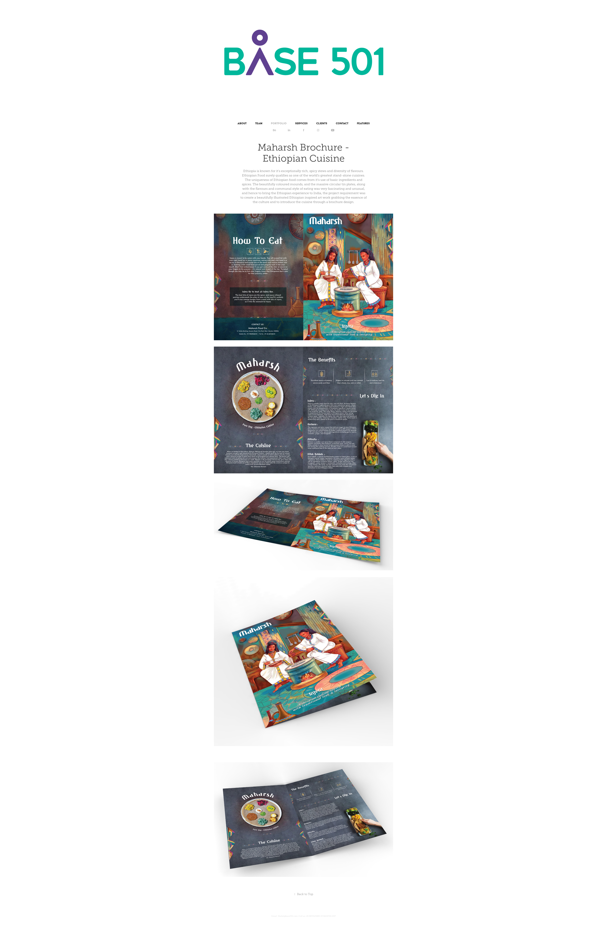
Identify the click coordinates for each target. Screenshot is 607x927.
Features (363, 123)
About (242, 123)
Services (301, 123)
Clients (321, 123)
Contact (342, 123)
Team (258, 123)
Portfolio (279, 123)
